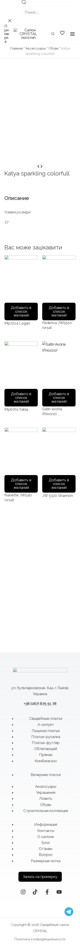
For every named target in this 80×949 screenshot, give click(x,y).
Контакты (45, 830)
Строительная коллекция (45, 810)
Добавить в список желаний (21, 311)
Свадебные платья (45, 718)
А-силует (46, 724)
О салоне (45, 836)
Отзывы (45, 848)
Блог (46, 842)
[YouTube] (59, 892)
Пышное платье (46, 730)
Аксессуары (36, 48)
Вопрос (46, 854)
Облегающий (45, 748)
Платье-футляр (46, 742)
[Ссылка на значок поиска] (53, 34)
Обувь (53, 48)
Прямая (45, 754)
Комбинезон (46, 761)
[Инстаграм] (23, 892)
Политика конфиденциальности (40, 939)
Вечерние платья (46, 774)
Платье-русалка (45, 736)
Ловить (45, 798)
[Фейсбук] (47, 892)
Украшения (45, 792)
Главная (16, 48)
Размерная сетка (45, 861)
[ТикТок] (35, 892)
